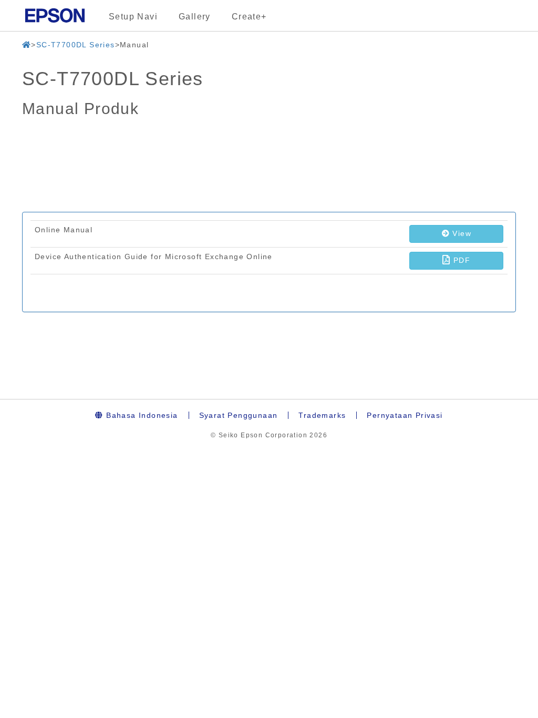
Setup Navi (133, 16)
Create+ (249, 16)
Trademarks (322, 415)
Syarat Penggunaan (238, 415)
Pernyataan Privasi (404, 415)
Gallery (195, 16)
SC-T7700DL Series (75, 44)
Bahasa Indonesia (141, 415)
